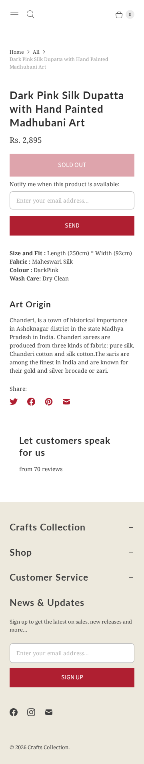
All (36, 52)
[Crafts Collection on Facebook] (18, 712)
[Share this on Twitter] (16, 401)
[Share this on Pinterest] (49, 401)
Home (17, 52)
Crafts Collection (48, 747)
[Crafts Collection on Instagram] (36, 712)
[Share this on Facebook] (31, 401)
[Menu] (14, 14)
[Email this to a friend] (66, 401)
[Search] (30, 14)
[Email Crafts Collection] (53, 712)
